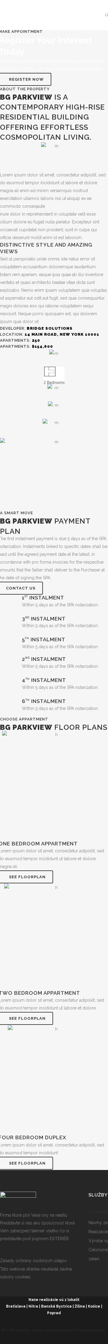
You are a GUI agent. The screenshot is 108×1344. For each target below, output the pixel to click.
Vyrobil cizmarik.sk (90, 1330)
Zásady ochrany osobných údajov (33, 1260)
